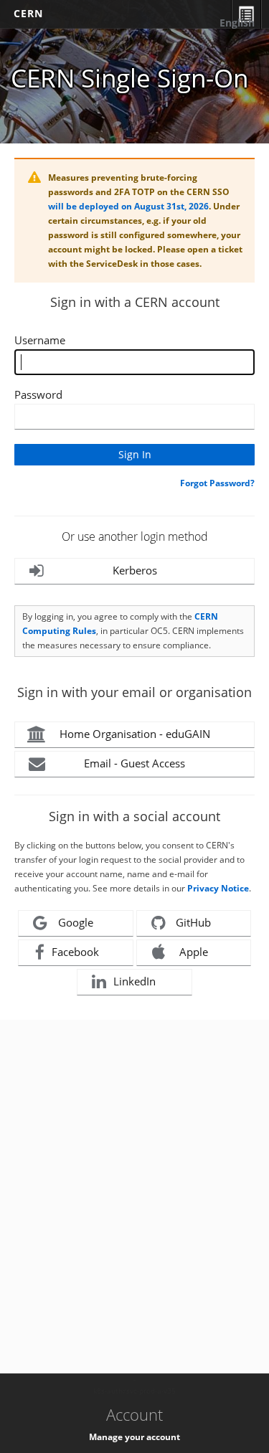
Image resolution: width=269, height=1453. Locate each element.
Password (38, 394)
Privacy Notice (218, 888)
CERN (28, 13)
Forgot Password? (217, 483)
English (237, 22)
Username (39, 340)
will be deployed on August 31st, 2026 (128, 206)
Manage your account (134, 1437)
